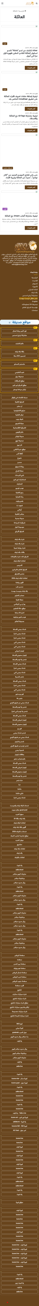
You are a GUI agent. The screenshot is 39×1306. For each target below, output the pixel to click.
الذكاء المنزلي (33, 289)
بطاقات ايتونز (19, 754)
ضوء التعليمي (19, 372)
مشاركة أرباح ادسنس (30, 295)
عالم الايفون (19, 432)
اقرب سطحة (19, 985)
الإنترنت (35, 281)
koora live (19, 1096)
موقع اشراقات (19, 381)
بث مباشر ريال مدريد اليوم (19, 1037)
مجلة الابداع (19, 471)
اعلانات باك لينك (19, 849)
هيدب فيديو (19, 488)
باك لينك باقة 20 (19, 818)
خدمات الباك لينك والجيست (19, 806)
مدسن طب (19, 587)
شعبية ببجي (19, 750)
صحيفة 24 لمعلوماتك (30, 304)
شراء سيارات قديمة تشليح (19, 1016)
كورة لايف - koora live (19, 1245)
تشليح (19, 990)
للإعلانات (4, 1302)
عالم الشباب (20, 343)
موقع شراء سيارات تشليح (19, 1003)
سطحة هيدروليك (19, 968)
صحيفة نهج (20, 441)
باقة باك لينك (19, 352)
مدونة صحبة (19, 518)
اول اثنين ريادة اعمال (20, 331)
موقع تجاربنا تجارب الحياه (19, 836)
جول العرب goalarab (19, 1032)
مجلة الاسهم (19, 423)
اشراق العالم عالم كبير (19, 569)
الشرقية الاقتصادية (19, 428)
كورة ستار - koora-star (19, 1078)
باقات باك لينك (19, 552)
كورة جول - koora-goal (19, 1083)
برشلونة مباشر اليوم (19, 1053)
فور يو (19, 728)
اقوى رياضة (19, 582)
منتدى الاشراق (19, 574)
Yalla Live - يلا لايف (19, 1113)
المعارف (19, 484)
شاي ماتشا (19, 793)
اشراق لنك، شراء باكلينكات (19, 557)
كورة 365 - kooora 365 (19, 1126)
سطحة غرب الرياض (19, 977)
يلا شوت (19, 865)
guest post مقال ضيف (19, 810)
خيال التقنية (19, 415)
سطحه (19, 960)
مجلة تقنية (19, 600)
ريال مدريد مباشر (19, 883)
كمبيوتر (35, 283)
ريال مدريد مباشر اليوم (19, 1049)
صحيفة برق (19, 376)
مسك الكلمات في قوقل (19, 397)
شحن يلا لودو (19, 741)
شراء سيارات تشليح (19, 998)
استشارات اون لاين (19, 479)
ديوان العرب (19, 840)
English (35, 301)
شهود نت (19, 505)
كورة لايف (19, 1147)
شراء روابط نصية (19, 548)
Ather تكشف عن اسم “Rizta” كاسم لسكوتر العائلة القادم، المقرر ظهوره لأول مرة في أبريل (20, 53)
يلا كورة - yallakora (19, 1122)
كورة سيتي (19, 1028)
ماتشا (19, 789)
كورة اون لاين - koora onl (19, 1117)
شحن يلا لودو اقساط (20, 659)
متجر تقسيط (19, 677)
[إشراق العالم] (29, 3)
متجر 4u (19, 698)
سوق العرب (19, 814)
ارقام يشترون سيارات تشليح (19, 1007)
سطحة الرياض (19, 955)
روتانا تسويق (19, 467)
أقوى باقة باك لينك (19, 827)
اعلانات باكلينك (20, 857)
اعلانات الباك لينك (19, 561)
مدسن (19, 462)
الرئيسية (22, 11)
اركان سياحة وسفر (19, 389)
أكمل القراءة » (31, 68)
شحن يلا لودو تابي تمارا (20, 711)
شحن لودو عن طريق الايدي (19, 746)
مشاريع (19, 844)
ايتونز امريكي (19, 651)
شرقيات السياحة (19, 523)
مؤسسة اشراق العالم (30, 307)
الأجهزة (35, 286)
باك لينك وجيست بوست (19, 591)
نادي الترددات (19, 475)
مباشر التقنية (19, 514)
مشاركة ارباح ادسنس (19, 335)
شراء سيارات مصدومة (19, 1011)
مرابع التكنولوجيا (19, 410)
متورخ (19, 458)
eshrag (34, 48)
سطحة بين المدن (20, 964)
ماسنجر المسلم (19, 364)
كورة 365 (20, 1024)
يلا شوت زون (19, 1283)
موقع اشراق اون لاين (19, 385)
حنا (19, 785)
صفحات (35, 310)
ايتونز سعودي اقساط (19, 655)
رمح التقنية (19, 492)
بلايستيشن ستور (19, 759)
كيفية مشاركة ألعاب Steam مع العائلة (21, 216)
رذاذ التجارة (19, 497)
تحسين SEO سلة (19, 356)
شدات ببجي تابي (19, 642)
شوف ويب (19, 419)
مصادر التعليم (19, 595)
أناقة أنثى (19, 454)
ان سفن (19, 406)
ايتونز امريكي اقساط (19, 720)
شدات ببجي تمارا (19, 634)
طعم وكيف (19, 501)
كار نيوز (19, 445)
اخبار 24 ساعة (19, 613)
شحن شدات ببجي (19, 733)
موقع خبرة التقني (20, 449)
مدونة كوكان (19, 436)
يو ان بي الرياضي (19, 604)
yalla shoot (19, 870)
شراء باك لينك (19, 539)
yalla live (19, 1066)
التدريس (19, 565)
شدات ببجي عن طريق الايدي (19, 703)
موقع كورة (19, 1202)
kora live (19, 1143)
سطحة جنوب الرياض (19, 981)
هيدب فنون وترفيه (19, 617)
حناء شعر (19, 780)
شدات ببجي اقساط (19, 629)
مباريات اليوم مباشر (19, 874)
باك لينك (34, 292)
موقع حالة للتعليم (20, 608)
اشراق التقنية (19, 402)
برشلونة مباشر (19, 878)
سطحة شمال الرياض (19, 973)
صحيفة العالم (19, 621)
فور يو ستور (19, 694)
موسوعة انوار (19, 527)
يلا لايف (19, 1041)
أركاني (19, 510)
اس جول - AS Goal (19, 1130)
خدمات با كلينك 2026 (19, 831)
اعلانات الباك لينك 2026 (19, 578)
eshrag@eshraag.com (19, 264)
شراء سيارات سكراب (19, 994)
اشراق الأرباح (19, 531)
